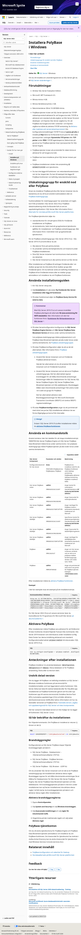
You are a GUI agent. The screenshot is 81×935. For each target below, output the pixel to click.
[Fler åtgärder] (77, 36)
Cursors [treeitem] (8, 118)
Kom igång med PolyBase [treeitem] (15, 143)
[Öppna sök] (70, 17)
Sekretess (52, 931)
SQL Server (44, 36)
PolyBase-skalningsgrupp (38, 196)
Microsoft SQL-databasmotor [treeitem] (15, 65)
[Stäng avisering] (77, 4)
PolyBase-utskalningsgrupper (62, 343)
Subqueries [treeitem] (9, 128)
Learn (31, 36)
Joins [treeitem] (7, 121)
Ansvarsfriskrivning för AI (10, 931)
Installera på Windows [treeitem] (14, 158)
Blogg (37, 931)
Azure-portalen (54, 23)
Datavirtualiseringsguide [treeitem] (15, 139)
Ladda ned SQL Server (70, 23)
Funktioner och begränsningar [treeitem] (15, 168)
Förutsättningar (35, 57)
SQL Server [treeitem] (7, 47)
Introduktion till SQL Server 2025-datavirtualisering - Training (50, 889)
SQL (36, 36)
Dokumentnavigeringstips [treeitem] (12, 50)
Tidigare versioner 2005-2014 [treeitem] (13, 54)
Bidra (45, 931)
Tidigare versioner (27, 931)
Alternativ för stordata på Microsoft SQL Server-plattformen (51, 212)
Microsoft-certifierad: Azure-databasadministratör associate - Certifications (50, 902)
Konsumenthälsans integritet (11, 934)
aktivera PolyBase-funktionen (48, 426)
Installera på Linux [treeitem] (16, 163)
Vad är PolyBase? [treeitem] (12, 136)
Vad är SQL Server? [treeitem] (12, 61)
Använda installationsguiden (39, 63)
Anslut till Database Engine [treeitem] (15, 68)
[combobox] (13, 38)
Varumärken (44, 934)
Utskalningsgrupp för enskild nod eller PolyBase (46, 60)
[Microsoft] (3, 17)
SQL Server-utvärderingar (40, 80)
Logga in (76, 17)
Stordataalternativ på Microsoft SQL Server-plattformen (53, 855)
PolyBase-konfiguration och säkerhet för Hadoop (50, 852)
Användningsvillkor (31, 934)
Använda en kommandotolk (39, 65)
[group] (54, 517)
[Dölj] (24, 34)
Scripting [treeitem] (9, 125)
